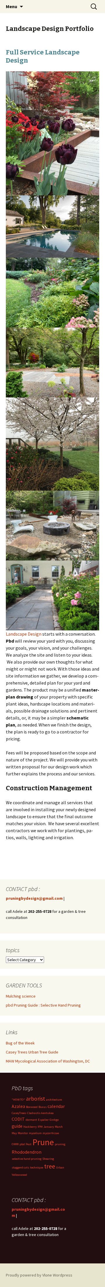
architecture (54, 1100)
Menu (11, 6)
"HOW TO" (18, 1100)
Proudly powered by (24, 1275)
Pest (29, 1144)
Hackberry (30, 1127)
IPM (40, 1127)
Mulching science (21, 996)
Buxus (42, 1107)
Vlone (47, 1275)
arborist (35, 1098)
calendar (56, 1106)
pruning (60, 1144)
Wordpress (62, 1275)
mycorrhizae (51, 1133)
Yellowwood (19, 1175)
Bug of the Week (20, 1043)
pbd (22, 1144)
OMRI (15, 1144)
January (48, 1127)
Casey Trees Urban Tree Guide (32, 1052)
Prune (43, 1142)
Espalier (43, 1120)
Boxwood (32, 1107)
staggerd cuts (20, 1167)
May (14, 1133)
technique (36, 1167)
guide (17, 1126)
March (59, 1127)
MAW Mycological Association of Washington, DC (48, 1061)
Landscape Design (23, 634)
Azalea (18, 1106)
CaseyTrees (19, 1113)
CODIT (18, 1119)
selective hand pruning (26, 1159)
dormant (31, 1120)
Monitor (23, 1133)
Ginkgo (54, 1120)
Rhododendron (26, 1152)
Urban (60, 1167)
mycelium (35, 1133)
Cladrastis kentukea (40, 1113)
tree (49, 1166)
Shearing (48, 1159)
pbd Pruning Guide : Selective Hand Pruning (43, 1005)
